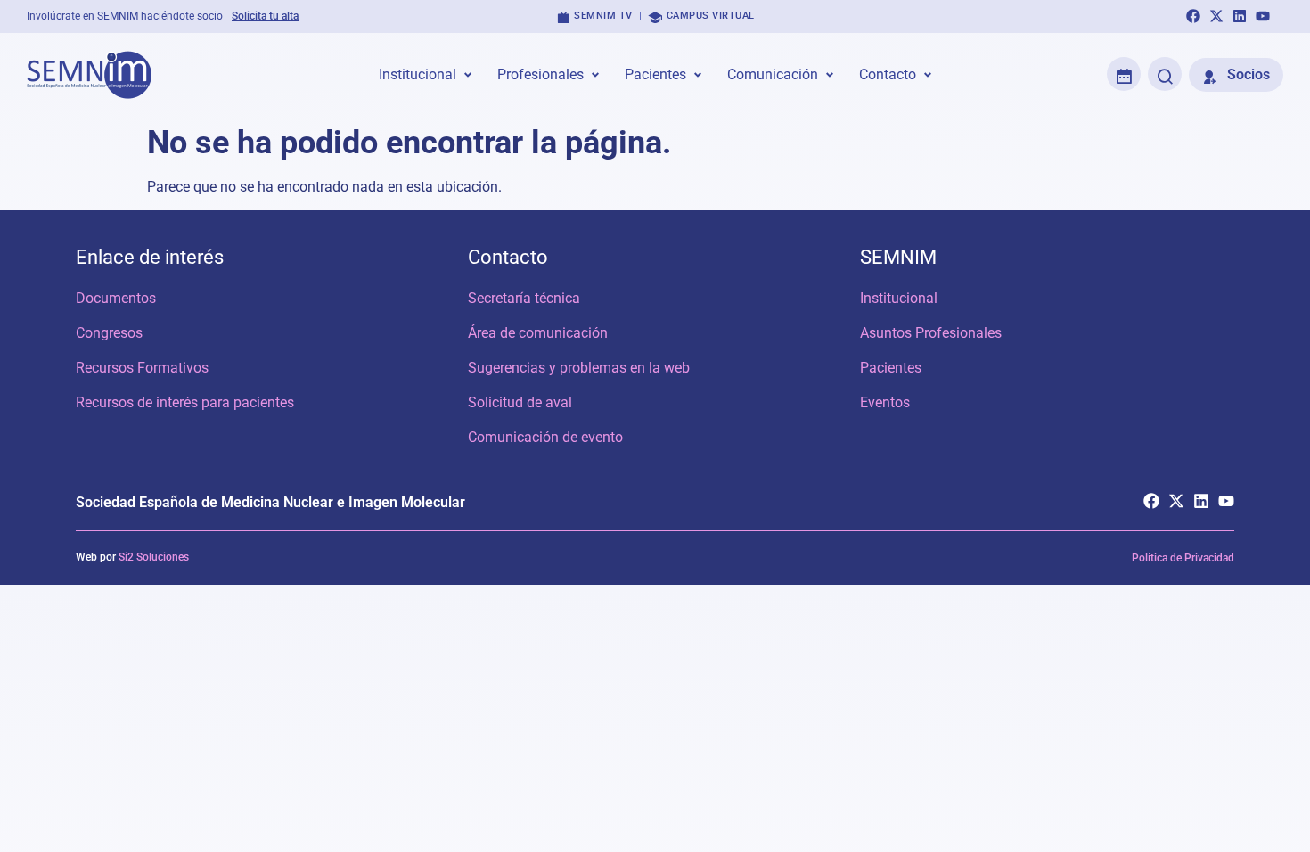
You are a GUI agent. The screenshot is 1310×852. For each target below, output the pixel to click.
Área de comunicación (538, 332)
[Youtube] (1263, 16)
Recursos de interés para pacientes (185, 402)
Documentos (116, 298)
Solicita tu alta (265, 16)
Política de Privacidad (1183, 558)
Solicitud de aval (520, 402)
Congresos (109, 332)
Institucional (898, 298)
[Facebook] (1193, 16)
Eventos (885, 402)
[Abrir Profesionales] (595, 74)
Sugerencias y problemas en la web (579, 367)
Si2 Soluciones (154, 557)
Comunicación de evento (545, 437)
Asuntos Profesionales (931, 332)
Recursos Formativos (142, 367)
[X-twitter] (1216, 16)
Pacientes (890, 367)
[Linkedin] (1239, 16)
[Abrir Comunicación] (829, 74)
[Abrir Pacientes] (697, 74)
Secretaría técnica (524, 298)
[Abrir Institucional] (467, 74)
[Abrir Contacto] (927, 74)
